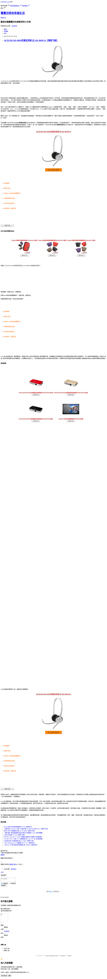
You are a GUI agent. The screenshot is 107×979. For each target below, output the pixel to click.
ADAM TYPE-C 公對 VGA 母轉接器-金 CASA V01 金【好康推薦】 (23, 839)
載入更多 (3, 875)
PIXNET (41, 955)
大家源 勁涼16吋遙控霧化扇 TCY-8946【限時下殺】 (19, 841)
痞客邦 (11, 864)
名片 (5, 33)
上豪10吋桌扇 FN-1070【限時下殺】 (14, 835)
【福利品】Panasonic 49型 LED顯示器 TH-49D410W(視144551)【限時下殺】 (26, 829)
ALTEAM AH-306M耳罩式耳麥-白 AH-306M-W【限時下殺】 (31, 40)
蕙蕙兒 (3, 855)
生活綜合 (14, 26)
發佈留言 (3, 885)
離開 (10, 975)
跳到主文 (3, 17)
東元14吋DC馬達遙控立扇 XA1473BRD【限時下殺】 (19, 831)
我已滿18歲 (4, 975)
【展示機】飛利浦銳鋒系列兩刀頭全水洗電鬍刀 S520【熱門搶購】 (23, 833)
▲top (2, 872)
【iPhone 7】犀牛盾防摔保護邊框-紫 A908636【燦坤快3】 (21, 845)
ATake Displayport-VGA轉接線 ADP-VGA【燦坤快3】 (19, 843)
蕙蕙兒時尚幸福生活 (13, 12)
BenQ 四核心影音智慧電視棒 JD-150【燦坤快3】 (18, 827)
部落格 (6, 31)
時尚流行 (13, 869)
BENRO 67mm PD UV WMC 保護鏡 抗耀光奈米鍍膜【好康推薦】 (23, 837)
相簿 (5, 29)
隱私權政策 (63, 955)
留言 (15, 864)
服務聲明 (69, 955)
